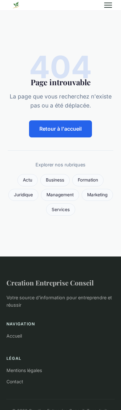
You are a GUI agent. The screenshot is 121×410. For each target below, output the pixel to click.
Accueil (14, 336)
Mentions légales (24, 370)
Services (61, 209)
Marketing (97, 194)
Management (60, 194)
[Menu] (108, 5)
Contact (14, 381)
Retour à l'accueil (60, 129)
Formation (88, 179)
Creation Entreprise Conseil (50, 282)
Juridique (23, 194)
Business (55, 179)
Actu (27, 179)
